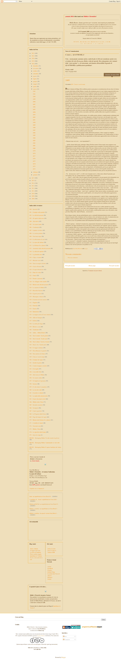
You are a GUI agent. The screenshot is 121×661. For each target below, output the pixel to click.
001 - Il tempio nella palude (36, 212)
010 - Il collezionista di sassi (37, 239)
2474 (34, 164)
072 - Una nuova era (34, 426)
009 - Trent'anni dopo (35, 236)
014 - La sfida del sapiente (36, 251)
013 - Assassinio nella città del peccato (39, 248)
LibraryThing (51, 572)
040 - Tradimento (34, 329)
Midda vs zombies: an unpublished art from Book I (43, 509)
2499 (34, 99)
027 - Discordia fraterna (35, 290)
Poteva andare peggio (35, 554)
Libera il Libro (51, 549)
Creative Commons (41, 635)
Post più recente (70, 266)
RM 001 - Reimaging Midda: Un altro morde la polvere (44, 438)
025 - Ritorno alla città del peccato (38, 284)
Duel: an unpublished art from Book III (40, 496)
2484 (34, 138)
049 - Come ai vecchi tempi (78, 84)
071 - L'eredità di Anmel (36, 423)
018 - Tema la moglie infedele (37, 263)
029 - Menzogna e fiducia (36, 296)
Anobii (49, 566)
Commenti (67, 639)
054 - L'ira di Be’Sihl (35, 372)
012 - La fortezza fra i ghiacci (37, 245)
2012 (33, 188)
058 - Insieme (33, 384)
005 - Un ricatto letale (35, 224)
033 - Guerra (32, 308)
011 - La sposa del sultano (36, 242)
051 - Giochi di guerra (35, 363)
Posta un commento (73, 257)
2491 (34, 120)
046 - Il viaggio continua (36, 348)
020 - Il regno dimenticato (36, 269)
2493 (34, 114)
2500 (34, 96)
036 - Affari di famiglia (35, 317)
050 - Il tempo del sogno (36, 360)
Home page (92, 266)
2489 (34, 125)
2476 (34, 158)
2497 (34, 104)
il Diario (86, 43)
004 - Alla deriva (34, 221)
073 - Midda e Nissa (34, 429)
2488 (34, 127)
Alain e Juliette (34, 549)
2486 (34, 133)
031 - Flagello (33, 302)
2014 (33, 183)
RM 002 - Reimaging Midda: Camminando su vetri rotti (44, 443)
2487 (34, 130)
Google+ (49, 570)
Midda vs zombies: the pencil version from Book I (42, 513)
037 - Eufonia (33, 321)
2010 (33, 193)
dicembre (35, 66)
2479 (34, 151)
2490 (34, 122)
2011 (33, 191)
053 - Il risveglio (34, 369)
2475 (34, 161)
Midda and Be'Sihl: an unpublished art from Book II (43, 504)
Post (65, 636)
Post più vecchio (114, 266)
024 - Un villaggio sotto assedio (38, 281)
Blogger (63, 657)
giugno (35, 81)
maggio (35, 84)
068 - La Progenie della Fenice (37, 414)
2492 (34, 117)
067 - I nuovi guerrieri (35, 411)
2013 (33, 186)
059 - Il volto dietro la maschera (38, 387)
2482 (34, 143)
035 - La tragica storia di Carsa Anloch (39, 314)
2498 (34, 102)
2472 (34, 169)
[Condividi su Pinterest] (102, 249)
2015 (33, 180)
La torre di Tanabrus (35, 552)
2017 (33, 178)
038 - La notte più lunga (36, 324)
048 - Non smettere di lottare (37, 354)
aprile (35, 86)
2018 (33, 63)
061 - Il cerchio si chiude (36, 393)
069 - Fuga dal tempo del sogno (38, 417)
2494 (34, 112)
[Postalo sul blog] (97, 249)
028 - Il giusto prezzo (35, 293)
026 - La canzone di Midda (36, 287)
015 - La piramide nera (35, 254)
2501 (34, 94)
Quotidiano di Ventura (36, 556)
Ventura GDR (51, 552)
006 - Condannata (34, 227)
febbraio (35, 172)
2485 (34, 135)
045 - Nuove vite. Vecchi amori (37, 345)
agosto (35, 76)
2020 (33, 58)
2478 (34, 153)
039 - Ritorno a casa (34, 327)
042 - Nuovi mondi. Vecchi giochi (38, 336)
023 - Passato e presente (35, 278)
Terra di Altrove (51, 550)
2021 (33, 56)
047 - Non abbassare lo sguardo (37, 351)
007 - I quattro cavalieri (35, 230)
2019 (33, 61)
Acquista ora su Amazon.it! (36, 488)
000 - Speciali (33, 209)
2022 (33, 53)
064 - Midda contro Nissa (36, 402)
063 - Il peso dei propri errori (37, 399)
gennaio (35, 175)
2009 (33, 196)
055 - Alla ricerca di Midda (36, 375)
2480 (34, 148)
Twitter (49, 579)
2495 (34, 109)
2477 (34, 156)
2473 (34, 166)
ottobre (35, 71)
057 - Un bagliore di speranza (37, 381)
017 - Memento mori (35, 260)
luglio (35, 79)
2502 (34, 91)
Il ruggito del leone (35, 550)
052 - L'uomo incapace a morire (38, 366)
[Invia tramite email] (95, 249)
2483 (34, 140)
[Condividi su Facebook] (100, 249)
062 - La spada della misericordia (38, 396)
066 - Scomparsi (33, 408)
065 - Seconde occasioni (35, 405)
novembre (36, 68)
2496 (34, 107)
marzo (35, 89)
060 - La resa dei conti (35, 390)
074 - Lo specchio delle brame (37, 432)
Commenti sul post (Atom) (95, 270)
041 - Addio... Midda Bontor (37, 333)
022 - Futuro (32, 275)
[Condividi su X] (98, 249)
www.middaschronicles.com (92, 42)
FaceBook (50, 568)
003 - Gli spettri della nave (36, 218)
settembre (36, 74)
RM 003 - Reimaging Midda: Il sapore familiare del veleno (45, 447)
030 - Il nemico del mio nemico (38, 299)
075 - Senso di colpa (34, 435)
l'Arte (99, 43)
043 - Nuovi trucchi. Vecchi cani (38, 339)
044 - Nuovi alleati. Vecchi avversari (39, 342)
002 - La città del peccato (36, 215)
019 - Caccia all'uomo (35, 266)
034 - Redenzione (34, 312)
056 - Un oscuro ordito (35, 378)
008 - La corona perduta (35, 233)
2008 (33, 198)
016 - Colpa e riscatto (35, 257)
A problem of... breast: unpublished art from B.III (42, 499)
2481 (34, 145)
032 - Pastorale (33, 305)
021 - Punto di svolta (35, 272)
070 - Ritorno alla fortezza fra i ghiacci (39, 420)
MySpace (49, 577)
